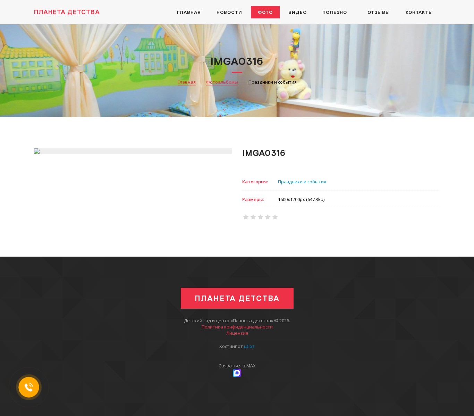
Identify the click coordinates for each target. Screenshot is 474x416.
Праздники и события (302, 181)
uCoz (249, 346)
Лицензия (237, 333)
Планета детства (67, 12)
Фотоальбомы (222, 82)
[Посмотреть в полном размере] (133, 151)
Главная (187, 82)
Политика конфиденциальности (237, 327)
